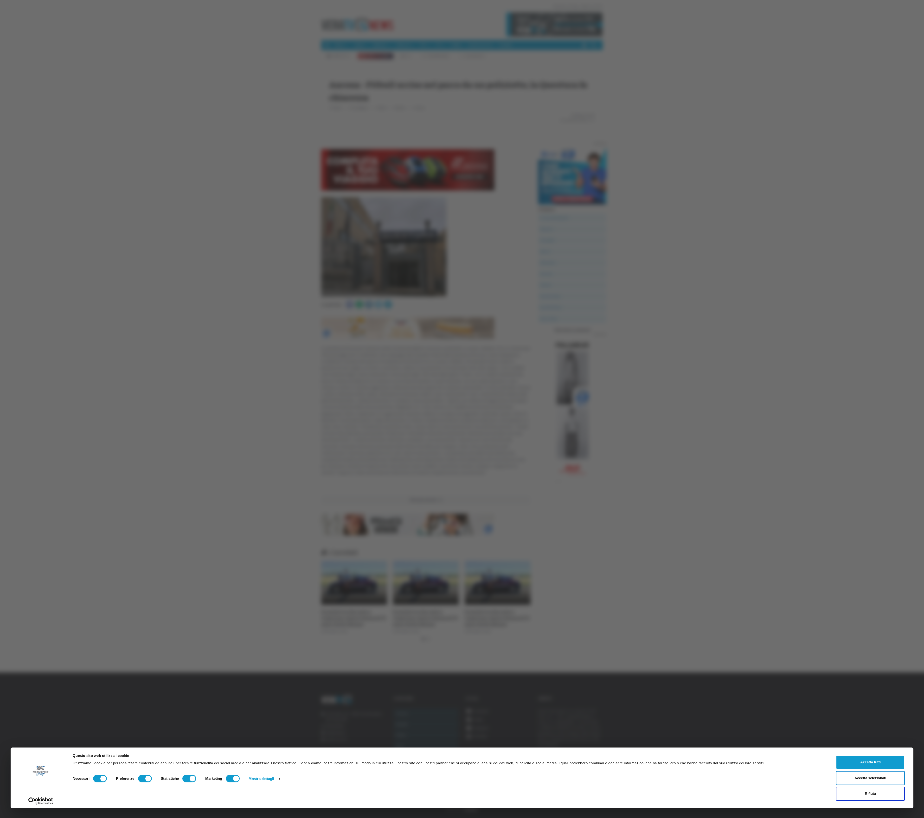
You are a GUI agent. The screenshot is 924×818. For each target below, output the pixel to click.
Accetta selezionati (870, 778)
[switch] (145, 778)
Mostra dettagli (261, 779)
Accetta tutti (870, 762)
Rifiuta (870, 794)
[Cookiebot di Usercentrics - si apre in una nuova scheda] (41, 801)
